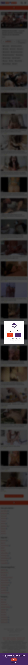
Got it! (14, 659)
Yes (10, 335)
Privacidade (14, 662)
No (18, 335)
